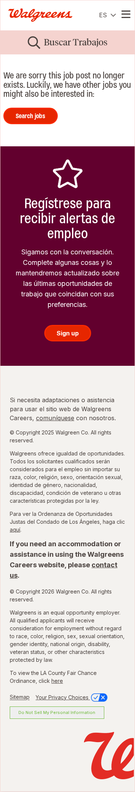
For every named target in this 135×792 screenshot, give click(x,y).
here (57, 681)
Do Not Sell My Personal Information (56, 712)
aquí (15, 529)
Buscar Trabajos (76, 42)
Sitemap (20, 697)
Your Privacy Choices (63, 697)
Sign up (68, 333)
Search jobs (30, 116)
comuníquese (55, 418)
